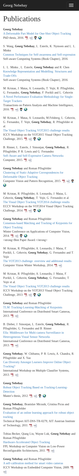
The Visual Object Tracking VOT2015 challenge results (36, 130)
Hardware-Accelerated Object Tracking (26, 442)
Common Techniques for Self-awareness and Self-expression (39, 54)
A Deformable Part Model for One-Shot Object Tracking (37, 33)
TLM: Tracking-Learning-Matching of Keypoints (32, 307)
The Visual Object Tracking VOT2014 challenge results (36, 202)
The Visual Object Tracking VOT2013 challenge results (36, 286)
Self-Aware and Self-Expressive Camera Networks (33, 155)
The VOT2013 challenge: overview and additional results (37, 261)
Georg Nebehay (15, 5)
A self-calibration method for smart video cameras (33, 463)
